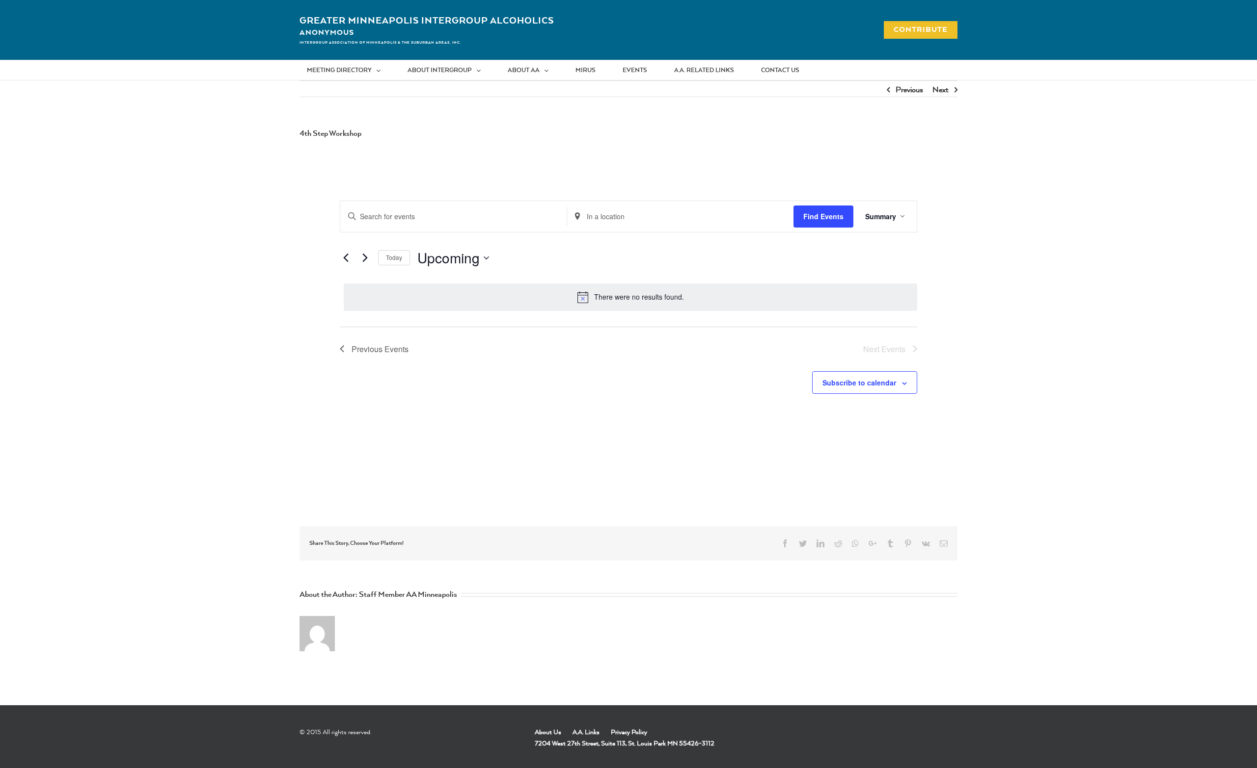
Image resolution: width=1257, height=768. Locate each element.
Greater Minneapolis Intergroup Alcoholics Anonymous (427, 26)
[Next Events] (365, 258)
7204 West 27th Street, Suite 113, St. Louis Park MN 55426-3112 (624, 743)
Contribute (915, 29)
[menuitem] (350, 70)
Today (394, 257)
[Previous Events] (346, 258)
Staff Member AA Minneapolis (408, 594)
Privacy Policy (629, 731)
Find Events (823, 216)
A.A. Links (586, 731)
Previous (909, 89)
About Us (548, 731)
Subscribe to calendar (859, 382)
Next (940, 89)
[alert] (630, 297)
